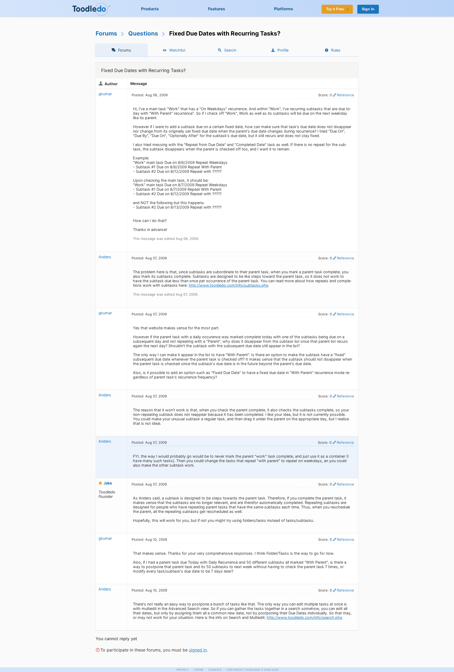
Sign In (368, 9)
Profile (282, 50)
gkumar (105, 94)
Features (216, 8)
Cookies (215, 669)
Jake (108, 483)
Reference (345, 95)
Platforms (283, 8)
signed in (198, 650)
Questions (143, 33)
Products (150, 8)
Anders (105, 257)
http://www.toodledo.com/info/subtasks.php (229, 285)
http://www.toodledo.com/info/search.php (304, 617)
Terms (199, 669)
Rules (335, 50)
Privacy (183, 669)
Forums (106, 33)
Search (230, 50)
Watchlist (177, 50)
